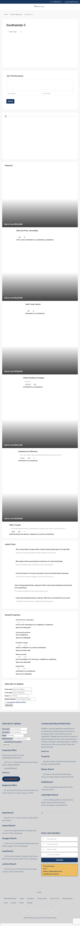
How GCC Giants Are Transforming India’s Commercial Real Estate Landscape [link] (42, 573)
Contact (13, 903)
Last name (8, 693)
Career (22, 898)
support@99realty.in (10, 768)
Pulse (6, 903)
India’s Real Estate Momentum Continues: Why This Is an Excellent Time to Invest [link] (43, 598)
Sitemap (29, 903)
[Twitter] (31, 910)
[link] (40, 198)
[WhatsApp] (55, 910)
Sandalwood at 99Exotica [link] (28, 451)
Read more (45, 751)
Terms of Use (54, 898)
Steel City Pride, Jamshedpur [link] (27, 231)
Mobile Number (10, 699)
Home (6, 14)
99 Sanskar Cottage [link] (22, 642)
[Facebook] (25, 910)
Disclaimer (30, 898)
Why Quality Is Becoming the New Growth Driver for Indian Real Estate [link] (39, 561)
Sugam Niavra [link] (20, 666)
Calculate (59, 860)
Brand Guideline (67, 898)
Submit (10, 101)
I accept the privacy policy (16, 702)
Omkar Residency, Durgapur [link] (33, 378)
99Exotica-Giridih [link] (21, 654)
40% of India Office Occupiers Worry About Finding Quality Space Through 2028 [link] (42, 549)
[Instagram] (37, 910)
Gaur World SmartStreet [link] (23, 632)
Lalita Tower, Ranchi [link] (33, 304)
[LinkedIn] (43, 910)
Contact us (6, 772)
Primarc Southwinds (16, 14)
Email (7, 696)
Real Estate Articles (10, 898)
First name (9, 689)
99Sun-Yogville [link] (15, 525)
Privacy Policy (42, 898)
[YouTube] (49, 910)
